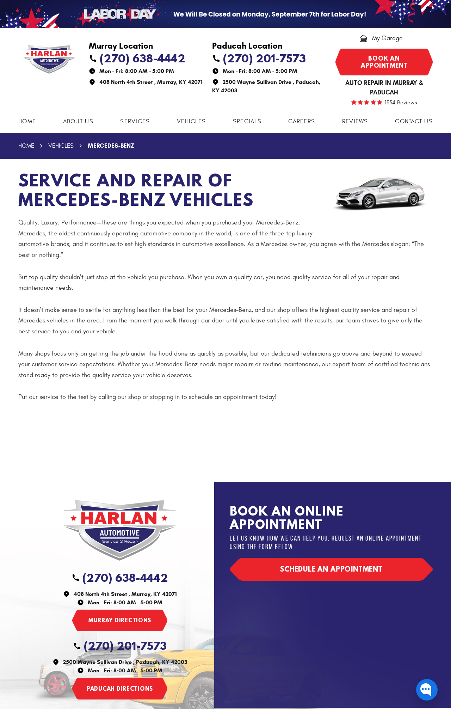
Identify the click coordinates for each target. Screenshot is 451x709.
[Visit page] (119, 620)
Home (27, 121)
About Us (78, 121)
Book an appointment (384, 62)
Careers (301, 121)
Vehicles (191, 121)
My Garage (387, 38)
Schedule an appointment (331, 569)
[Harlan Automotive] (49, 59)
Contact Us (414, 121)
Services (135, 121)
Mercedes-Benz (111, 145)
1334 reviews (401, 102)
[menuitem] (27, 121)
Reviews (355, 121)
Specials (247, 121)
